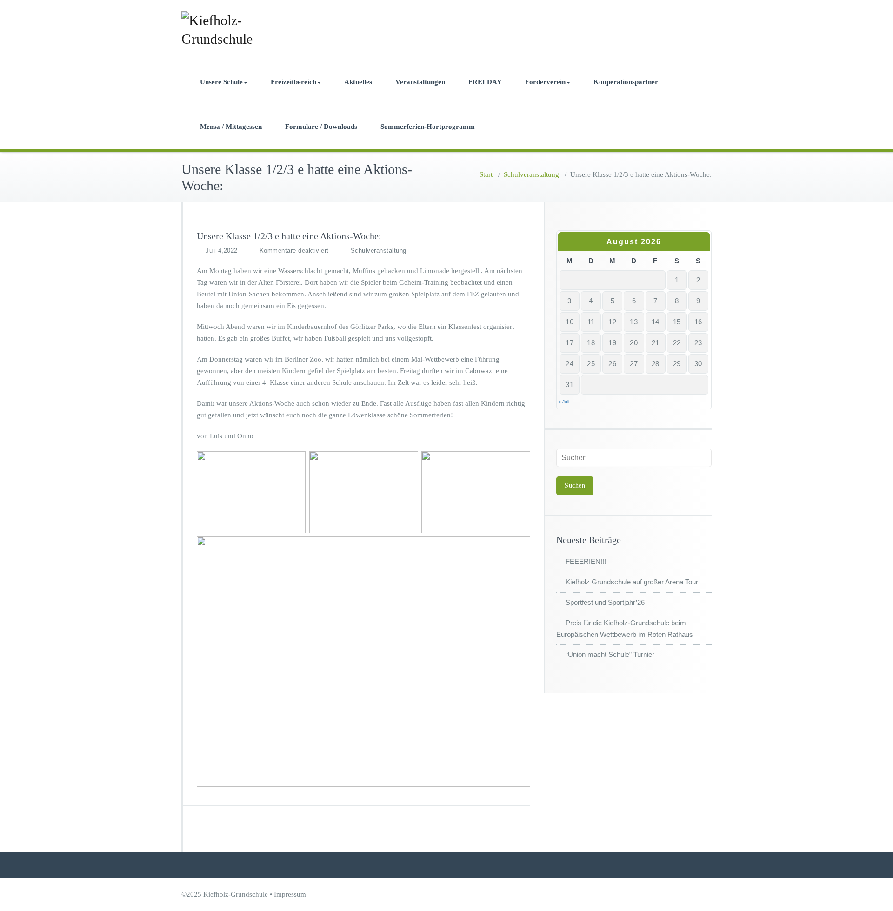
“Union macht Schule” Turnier (610, 654)
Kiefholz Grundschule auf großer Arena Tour (632, 582)
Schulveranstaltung (531, 174)
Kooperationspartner (625, 82)
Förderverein (545, 82)
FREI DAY (485, 82)
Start (486, 174)
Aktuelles (358, 82)
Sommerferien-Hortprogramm (427, 126)
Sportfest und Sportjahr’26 (605, 602)
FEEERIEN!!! (586, 561)
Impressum (290, 894)
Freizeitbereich (293, 82)
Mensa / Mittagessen (231, 126)
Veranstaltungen (420, 82)
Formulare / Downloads (321, 126)
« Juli (563, 401)
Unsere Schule (221, 82)
